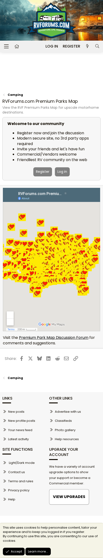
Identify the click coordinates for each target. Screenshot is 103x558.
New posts (16, 411)
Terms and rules (20, 481)
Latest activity (18, 439)
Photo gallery (65, 430)
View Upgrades (69, 496)
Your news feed (20, 430)
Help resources (67, 439)
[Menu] (6, 46)
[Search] (97, 46)
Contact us (16, 472)
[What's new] (87, 46)
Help (11, 499)
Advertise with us (68, 411)
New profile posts (21, 420)
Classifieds (63, 420)
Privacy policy (18, 490)
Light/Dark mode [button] (21, 462)
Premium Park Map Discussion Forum (53, 337)
